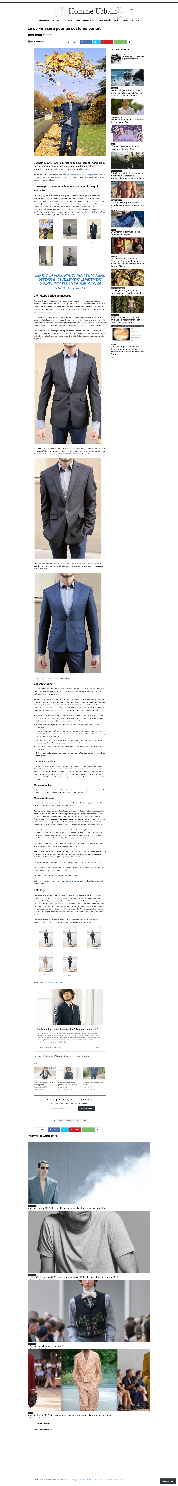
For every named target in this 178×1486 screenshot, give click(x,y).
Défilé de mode (32, 1206)
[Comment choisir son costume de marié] (94, 1073)
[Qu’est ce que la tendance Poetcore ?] (89, 1311)
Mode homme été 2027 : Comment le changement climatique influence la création (67, 1208)
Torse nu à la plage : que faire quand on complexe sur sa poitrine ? (127, 205)
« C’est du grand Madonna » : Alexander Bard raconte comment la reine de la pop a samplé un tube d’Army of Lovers (127, 262)
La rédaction (114, 181)
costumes (54, 982)
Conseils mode (115, 315)
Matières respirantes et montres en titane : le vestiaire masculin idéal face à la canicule (126, 320)
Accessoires (114, 88)
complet (61, 1120)
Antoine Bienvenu (38, 41)
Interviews (113, 256)
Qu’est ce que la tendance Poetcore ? (45, 1346)
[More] (129, 42)
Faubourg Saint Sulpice (72, 1120)
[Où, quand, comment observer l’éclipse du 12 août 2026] (127, 133)
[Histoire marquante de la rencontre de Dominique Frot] (127, 107)
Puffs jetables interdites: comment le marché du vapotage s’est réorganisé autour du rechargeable (127, 176)
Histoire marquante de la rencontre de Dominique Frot (127, 120)
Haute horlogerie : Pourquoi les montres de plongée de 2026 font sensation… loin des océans (127, 93)
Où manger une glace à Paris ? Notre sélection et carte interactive (127, 291)
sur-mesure (83, 1120)
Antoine (113, 98)
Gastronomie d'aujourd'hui (117, 288)
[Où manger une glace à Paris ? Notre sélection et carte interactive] (127, 277)
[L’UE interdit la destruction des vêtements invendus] (127, 219)
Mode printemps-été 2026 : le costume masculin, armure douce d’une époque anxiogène (70, 1415)
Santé (123, 54)
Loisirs (112, 144)
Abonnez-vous (86, 1109)
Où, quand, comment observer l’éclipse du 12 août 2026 (125, 147)
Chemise (30, 35)
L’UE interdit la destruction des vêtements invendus (125, 233)
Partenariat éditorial (116, 171)
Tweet (50, 1056)
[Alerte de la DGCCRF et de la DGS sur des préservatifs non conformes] (116, 59)
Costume (38, 35)
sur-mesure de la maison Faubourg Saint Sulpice (83, 175)
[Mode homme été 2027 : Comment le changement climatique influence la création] (89, 1173)
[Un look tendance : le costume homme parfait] (45, 1073)
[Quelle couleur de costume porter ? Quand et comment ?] (69, 1073)
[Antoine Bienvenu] (29, 41)
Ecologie (113, 229)
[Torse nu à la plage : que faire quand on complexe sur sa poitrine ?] (127, 189)
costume (68, 881)
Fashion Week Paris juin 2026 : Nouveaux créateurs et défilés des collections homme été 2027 (73, 1277)
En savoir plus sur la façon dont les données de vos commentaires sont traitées (95, 1480)
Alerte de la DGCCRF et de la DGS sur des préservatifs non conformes (133, 58)
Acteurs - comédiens (116, 117)
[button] (46, 229)
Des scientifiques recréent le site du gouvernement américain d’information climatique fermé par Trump (127, 350)
